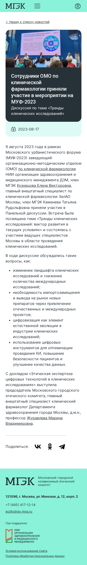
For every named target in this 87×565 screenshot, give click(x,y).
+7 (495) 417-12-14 (20, 505)
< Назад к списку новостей (27, 22)
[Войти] (77, 6)
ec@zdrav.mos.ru (19, 511)
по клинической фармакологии (47, 169)
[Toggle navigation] (37, 6)
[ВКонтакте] (37, 446)
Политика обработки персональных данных (35, 556)
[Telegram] (62, 446)
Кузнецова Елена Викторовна (44, 185)
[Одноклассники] (49, 446)
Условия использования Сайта (26, 551)
